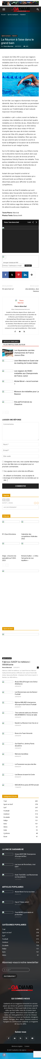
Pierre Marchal (8, 46)
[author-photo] (20, 303)
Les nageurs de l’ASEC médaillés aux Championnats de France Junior (26, 373)
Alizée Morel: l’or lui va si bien (25, 892)
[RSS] (25, 331)
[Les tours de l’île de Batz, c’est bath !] (7, 867)
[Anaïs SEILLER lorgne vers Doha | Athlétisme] (7, 684)
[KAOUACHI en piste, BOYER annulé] (7, 787)
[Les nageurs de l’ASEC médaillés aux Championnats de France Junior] (7, 373)
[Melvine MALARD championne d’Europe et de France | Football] (7, 705)
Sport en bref (7, 658)
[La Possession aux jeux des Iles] (7, 767)
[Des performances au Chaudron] (7, 404)
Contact (26, 1046)
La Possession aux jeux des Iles (25, 764)
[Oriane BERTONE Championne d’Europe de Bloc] (7, 857)
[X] (12, 275)
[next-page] (7, 412)
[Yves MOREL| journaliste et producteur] (7, 915)
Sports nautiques (13, 14)
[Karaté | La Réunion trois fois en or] (7, 725)
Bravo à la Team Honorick (23, 733)
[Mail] (20, 331)
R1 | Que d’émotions (9, 534)
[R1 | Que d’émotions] (11, 526)
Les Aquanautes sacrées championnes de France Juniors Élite (24, 352)
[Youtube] (32, 1038)
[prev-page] (3, 412)
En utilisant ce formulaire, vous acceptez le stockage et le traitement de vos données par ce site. (21, 478)
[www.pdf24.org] (20, 257)
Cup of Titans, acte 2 (22, 902)
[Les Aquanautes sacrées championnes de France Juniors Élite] (7, 353)
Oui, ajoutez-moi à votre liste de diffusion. (19, 471)
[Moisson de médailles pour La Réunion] (7, 394)
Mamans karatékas (21, 754)
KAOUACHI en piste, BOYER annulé (27, 785)
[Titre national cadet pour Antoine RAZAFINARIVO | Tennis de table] (7, 715)
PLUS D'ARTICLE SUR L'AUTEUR (14, 345)
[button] (3, 9)
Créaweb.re (30, 1050)
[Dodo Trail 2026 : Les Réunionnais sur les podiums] (7, 877)
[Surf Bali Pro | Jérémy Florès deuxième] (7, 746)
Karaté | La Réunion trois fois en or (26, 723)
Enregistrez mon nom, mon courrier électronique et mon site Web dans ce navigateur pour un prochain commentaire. (20, 464)
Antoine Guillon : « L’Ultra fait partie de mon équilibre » (29, 558)
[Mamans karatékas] (7, 756)
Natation (23, 14)
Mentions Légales (17, 1046)
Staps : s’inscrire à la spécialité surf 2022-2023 (9, 558)
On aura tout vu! (8, 289)
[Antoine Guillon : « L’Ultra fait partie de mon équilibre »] (30, 548)
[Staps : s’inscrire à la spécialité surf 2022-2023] (11, 548)
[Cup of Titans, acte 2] (7, 905)
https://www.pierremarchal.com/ (20, 309)
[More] (31, 275)
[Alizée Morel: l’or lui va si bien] (7, 894)
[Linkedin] (25, 275)
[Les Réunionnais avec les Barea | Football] (7, 695)
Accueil (3, 14)
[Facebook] (5, 275)
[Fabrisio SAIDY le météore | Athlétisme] (20, 646)
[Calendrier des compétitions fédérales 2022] (30, 526)
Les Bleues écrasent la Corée (25, 774)
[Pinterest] (18, 275)
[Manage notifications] (4, 1055)
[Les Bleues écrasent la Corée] (7, 777)
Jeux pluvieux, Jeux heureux (32, 290)
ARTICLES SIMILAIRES (11, 342)
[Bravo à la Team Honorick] (7, 736)
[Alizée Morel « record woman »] (7, 383)
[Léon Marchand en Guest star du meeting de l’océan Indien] (7, 363)
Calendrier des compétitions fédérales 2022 (29, 536)
